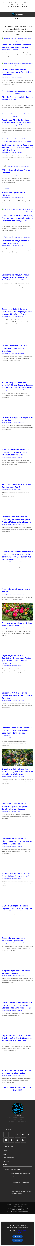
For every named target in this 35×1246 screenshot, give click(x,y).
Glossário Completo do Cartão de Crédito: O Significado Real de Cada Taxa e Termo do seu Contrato (17, 722)
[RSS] (23, 1130)
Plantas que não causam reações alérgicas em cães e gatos (17, 1062)
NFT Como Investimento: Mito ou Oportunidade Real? (17, 476)
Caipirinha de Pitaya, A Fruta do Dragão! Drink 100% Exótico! (16, 266)
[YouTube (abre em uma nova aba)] (24, 7)
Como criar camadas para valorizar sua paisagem (13, 930)
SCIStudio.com (18, 1199)
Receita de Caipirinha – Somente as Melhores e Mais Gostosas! (16, 46)
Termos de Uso (23, 1195)
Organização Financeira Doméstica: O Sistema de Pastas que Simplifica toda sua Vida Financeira (16, 650)
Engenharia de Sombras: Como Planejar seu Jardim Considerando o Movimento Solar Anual (17, 762)
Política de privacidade (12, 1195)
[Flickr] (6, 1130)
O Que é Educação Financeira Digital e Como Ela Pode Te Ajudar (17, 897)
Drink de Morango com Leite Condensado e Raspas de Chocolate (14, 339)
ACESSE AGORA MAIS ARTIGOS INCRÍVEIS (17, 1079)
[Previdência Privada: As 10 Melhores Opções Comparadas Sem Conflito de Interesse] (18, 791)
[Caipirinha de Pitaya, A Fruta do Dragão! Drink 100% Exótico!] (17, 262)
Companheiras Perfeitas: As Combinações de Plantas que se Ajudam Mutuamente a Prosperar (17, 510)
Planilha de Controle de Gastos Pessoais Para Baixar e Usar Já (16, 865)
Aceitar (17, 1236)
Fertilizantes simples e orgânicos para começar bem (17, 615)
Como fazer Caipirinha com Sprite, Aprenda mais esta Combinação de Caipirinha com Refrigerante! (17, 218)
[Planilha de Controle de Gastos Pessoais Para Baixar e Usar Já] (18, 860)
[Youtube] (17, 1130)
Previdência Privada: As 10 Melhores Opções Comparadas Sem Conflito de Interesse (15, 797)
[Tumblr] (11, 1130)
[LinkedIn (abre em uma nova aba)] (18, 7)
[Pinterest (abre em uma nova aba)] (13, 7)
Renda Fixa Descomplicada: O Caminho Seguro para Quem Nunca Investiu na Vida (15, 443)
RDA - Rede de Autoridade (21, 1202)
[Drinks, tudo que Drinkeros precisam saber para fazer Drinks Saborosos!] (17, 66)
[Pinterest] (28, 1125)
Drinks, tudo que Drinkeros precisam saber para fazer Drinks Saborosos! (17, 72)
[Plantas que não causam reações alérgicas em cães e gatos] (18, 1057)
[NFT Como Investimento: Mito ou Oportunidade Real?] (18, 471)
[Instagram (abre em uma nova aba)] (16, 7)
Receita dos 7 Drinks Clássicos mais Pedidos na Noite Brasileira (16, 121)
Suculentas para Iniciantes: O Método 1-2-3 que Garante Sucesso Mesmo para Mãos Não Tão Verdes (17, 376)
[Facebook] (11, 1125)
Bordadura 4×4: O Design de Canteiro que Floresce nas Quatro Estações (17, 686)
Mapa (5, 1155)
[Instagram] (17, 1125)
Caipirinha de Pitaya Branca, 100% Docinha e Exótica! (17, 242)
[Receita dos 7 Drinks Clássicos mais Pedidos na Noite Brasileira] (17, 116)
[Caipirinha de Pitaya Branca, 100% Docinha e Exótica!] (17, 237)
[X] (6, 1125)
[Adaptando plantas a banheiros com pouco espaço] (18, 957)
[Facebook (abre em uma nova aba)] (11, 7)
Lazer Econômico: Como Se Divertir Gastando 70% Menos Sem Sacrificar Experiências (17, 832)
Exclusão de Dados (17, 1197)
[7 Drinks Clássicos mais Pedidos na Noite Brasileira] (17, 93)
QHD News (10, 1199)
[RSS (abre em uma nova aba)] (27, 7)
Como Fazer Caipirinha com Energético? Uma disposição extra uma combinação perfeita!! (17, 302)
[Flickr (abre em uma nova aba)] (22, 7)
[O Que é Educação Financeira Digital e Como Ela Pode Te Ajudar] (18, 893)
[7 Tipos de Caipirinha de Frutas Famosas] (17, 166)
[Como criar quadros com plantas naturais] (18, 576)
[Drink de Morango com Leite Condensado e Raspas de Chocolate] (18, 333)
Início (5, 1141)
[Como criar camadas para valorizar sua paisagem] (18, 925)
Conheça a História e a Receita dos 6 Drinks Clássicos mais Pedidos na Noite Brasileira (17, 147)
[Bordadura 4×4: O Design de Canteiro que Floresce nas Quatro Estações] (18, 680)
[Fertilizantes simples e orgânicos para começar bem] (17, 610)
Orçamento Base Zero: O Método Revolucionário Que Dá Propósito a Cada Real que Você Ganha (17, 1029)
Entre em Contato (8, 1148)
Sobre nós (6, 1152)
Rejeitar (17, 1240)
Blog (4, 1145)
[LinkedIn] (23, 1125)
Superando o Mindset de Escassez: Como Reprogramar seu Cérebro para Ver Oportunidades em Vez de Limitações (17, 546)
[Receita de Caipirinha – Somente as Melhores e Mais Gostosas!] (17, 41)
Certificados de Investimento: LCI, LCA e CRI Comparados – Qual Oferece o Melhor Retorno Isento (17, 996)
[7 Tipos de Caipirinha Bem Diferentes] (17, 189)
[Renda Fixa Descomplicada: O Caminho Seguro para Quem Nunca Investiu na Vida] (18, 436)
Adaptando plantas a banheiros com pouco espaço (16, 962)
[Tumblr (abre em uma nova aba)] (20, 7)
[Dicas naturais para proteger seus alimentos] (18, 404)
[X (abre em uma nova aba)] (9, 7)
